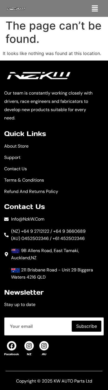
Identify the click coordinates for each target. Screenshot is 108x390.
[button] (94, 8)
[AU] (44, 345)
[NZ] (29, 345)
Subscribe (86, 326)
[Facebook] (11, 345)
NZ (29, 354)
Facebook (11, 354)
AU (44, 354)
